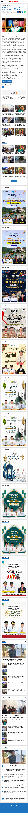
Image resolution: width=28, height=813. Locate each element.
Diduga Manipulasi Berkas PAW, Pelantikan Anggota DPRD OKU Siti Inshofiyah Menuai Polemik (12, 660)
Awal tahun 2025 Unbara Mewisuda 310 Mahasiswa (20, 97)
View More (14, 181)
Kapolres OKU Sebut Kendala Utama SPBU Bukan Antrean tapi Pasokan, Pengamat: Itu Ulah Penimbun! (16, 664)
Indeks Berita (22, 809)
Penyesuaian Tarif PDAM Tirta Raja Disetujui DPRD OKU (7, 98)
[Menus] (2, 1)
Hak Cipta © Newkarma (5, 810)
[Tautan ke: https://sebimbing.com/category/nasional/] (25, 641)
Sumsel (10, 12)
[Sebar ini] (18, 12)
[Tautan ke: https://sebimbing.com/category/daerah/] (25, 698)
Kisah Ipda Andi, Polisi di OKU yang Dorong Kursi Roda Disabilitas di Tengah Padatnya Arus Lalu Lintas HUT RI (20, 125)
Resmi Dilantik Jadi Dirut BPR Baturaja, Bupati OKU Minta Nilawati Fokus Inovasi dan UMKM (7, 114)
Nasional (3, 12)
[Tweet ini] (20, 12)
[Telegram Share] (22, 12)
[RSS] (16, 93)
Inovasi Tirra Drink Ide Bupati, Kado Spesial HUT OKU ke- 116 (16, 677)
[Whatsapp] (25, 12)
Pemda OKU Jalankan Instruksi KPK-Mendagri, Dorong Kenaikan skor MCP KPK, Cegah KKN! (7, 136)
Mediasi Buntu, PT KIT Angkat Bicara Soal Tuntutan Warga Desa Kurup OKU (16, 690)
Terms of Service (15, 809)
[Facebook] (11, 93)
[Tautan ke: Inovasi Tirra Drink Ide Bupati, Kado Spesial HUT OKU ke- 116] (4, 678)
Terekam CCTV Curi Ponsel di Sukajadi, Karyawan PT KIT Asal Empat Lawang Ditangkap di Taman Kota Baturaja (16, 670)
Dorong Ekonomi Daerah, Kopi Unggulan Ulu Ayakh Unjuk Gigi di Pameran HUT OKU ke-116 (15, 770)
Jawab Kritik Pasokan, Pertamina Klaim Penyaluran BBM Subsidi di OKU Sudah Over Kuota (15, 799)
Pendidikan (7, 12)
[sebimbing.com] (14, 1)
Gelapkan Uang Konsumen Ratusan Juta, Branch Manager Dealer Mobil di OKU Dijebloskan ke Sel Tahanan (20, 136)
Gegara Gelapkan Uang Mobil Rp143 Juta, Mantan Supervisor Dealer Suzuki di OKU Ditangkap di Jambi (20, 114)
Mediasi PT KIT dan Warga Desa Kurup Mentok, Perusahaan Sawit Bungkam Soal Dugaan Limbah (14, 795)
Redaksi (2, 811)
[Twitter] (14, 93)
